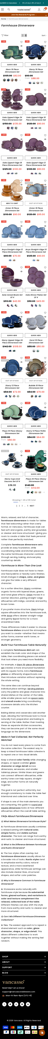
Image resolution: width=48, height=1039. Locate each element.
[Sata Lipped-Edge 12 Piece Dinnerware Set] (36, 145)
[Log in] (39, 9)
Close (46, 15)
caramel (14, 260)
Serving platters (35, 688)
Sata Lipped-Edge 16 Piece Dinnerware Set (36, 118)
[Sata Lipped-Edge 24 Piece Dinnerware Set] (12, 99)
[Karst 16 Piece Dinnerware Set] (36, 322)
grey (16, 80)
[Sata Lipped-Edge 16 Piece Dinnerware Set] (36, 99)
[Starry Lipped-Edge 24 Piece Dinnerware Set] (12, 322)
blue (8, 80)
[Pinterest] (16, 1004)
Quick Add (12, 65)
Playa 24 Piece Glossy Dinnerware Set (36, 480)
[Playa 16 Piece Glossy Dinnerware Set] (12, 413)
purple (8, 128)
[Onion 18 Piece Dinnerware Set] (36, 190)
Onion (29, 594)
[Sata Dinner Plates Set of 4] (36, 277)
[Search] (8, 9)
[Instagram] (10, 1004)
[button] (22, 35)
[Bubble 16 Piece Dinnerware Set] (36, 367)
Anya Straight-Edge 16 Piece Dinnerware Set (35, 250)
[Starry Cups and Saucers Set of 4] (12, 461)
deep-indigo (4, 444)
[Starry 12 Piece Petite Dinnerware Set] (36, 413)
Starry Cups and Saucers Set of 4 (12, 480)
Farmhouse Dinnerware (18, 19)
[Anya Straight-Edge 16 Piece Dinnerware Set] (36, 231)
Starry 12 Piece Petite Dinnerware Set (36, 432)
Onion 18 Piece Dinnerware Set (36, 209)
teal (28, 492)
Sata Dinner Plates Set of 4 (35, 296)
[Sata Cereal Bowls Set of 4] (12, 277)
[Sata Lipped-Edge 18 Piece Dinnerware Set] (12, 145)
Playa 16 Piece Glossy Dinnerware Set (12, 432)
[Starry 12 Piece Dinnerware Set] (12, 367)
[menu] (2, 9)
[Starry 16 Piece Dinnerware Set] (36, 51)
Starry (27, 588)
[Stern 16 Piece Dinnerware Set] (12, 51)
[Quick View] (21, 46)
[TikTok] (22, 1004)
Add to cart (12, 203)
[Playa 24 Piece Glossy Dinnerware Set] (36, 461)
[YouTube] (28, 1004)
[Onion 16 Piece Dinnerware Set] (12, 190)
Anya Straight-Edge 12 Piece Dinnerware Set (12, 250)
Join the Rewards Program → (24, 15)
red (12, 80)
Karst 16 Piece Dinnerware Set (36, 341)
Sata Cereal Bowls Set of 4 (12, 296)
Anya (9, 615)
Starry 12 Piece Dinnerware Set (12, 386)
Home (3, 19)
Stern (34, 609)
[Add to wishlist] (21, 42)
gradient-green (41, 82)
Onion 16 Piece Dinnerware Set (12, 209)
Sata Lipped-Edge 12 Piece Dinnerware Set (36, 164)
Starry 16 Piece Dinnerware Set (36, 70)
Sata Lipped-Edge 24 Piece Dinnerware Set (12, 118)
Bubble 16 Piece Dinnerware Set (36, 386)
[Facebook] (4, 1004)
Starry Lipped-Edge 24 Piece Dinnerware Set (12, 341)
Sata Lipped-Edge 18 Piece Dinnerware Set (12, 164)
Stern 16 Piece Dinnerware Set (12, 70)
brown (32, 396)
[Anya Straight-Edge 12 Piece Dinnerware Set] (12, 231)
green (4, 80)
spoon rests (37, 698)
